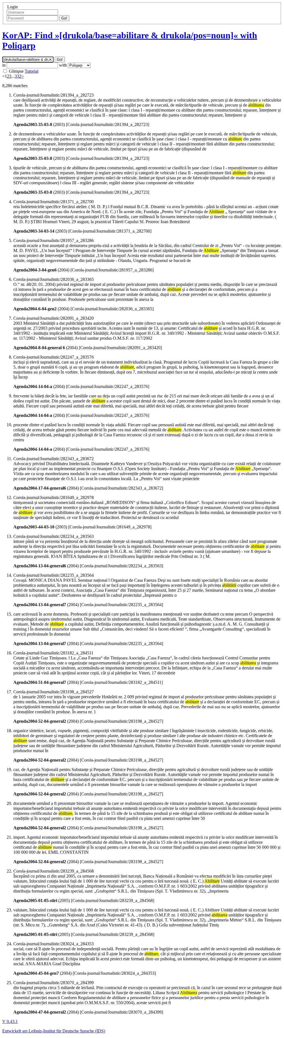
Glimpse (16, 71)
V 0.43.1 (10, 1021)
